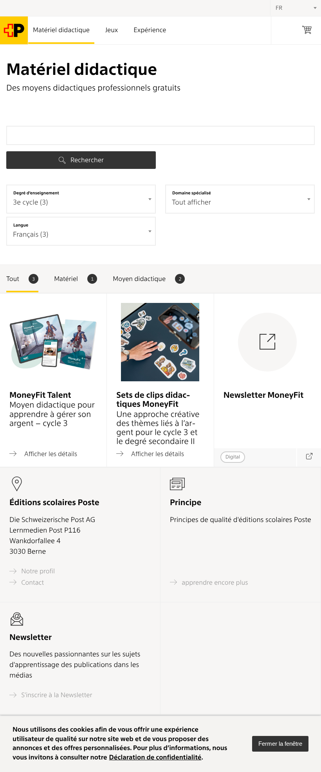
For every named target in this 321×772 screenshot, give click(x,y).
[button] (280, 744)
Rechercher (86, 160)
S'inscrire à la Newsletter (56, 695)
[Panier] (307, 30)
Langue (20, 225)
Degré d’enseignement (36, 193)
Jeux (111, 30)
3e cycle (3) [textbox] (30, 202)
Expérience (149, 30)
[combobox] (81, 199)
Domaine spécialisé (191, 193)
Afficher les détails (50, 453)
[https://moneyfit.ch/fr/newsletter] (308, 457)
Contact (32, 582)
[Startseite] (14, 30)
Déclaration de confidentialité (155, 757)
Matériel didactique (61, 30)
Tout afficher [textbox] (191, 202)
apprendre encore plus (214, 582)
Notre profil (37, 571)
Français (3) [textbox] (30, 234)
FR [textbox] (279, 7)
